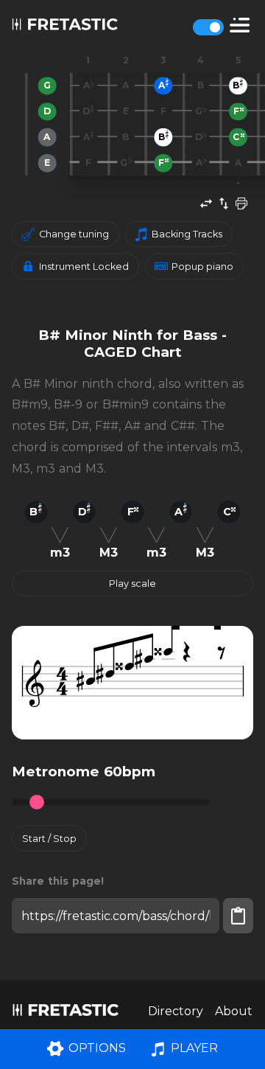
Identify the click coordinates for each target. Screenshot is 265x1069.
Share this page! (58, 881)
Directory (175, 1011)
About (233, 1011)
